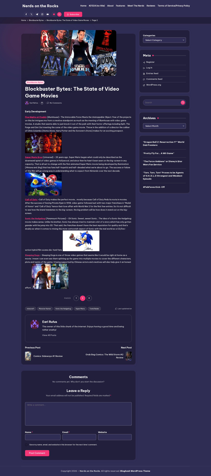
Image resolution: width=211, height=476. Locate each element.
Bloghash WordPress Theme (135, 471)
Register (150, 62)
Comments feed (154, 79)
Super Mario (80, 309)
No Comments (56, 103)
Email (66, 432)
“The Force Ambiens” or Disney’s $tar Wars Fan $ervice (162, 163)
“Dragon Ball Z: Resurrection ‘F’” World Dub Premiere (163, 143)
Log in (149, 67)
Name (29, 432)
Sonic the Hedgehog (63, 309)
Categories (149, 35)
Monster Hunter (45, 309)
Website (102, 432)
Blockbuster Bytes (35, 82)
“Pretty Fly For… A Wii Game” (158, 153)
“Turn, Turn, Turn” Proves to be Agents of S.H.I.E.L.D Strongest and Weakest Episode (163, 175)
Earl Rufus (49, 322)
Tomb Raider (94, 309)
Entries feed (152, 73)
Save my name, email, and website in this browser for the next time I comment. (63, 444)
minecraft (30, 309)
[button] (73, 14)
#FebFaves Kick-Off (154, 187)
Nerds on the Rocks (40, 6)
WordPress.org (153, 84)
